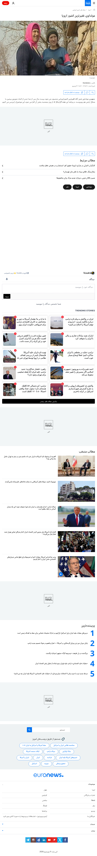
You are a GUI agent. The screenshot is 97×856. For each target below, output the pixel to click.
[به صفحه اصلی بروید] (88, 3)
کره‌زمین (44, 795)
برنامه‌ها (44, 811)
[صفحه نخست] (94, 10)
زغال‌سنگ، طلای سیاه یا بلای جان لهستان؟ (79, 172)
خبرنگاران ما (91, 816)
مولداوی (89, 187)
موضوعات (91, 784)
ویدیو (93, 811)
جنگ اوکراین (66, 751)
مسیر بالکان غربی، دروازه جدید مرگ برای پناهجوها (75, 178)
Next (93, 800)
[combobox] (48, 729)
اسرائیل (34, 763)
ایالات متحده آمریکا (32, 751)
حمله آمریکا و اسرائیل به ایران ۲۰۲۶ (34, 745)
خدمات (92, 824)
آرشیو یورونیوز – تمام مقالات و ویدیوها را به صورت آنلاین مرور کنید (25, 816)
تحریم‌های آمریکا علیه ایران (68, 757)
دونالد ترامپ (51, 751)
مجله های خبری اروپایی (78, 10)
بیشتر (93, 830)
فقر (67, 187)
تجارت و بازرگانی (89, 795)
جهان (45, 790)
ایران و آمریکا (24, 757)
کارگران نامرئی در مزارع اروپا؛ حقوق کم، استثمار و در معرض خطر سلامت (67, 166)
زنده (5, 3)
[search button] (29, 729)
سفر (94, 805)
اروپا (89, 10)
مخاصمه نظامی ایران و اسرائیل (64, 745)
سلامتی (44, 800)
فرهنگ (45, 805)
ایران (38, 757)
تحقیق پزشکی (60, 763)
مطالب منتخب (87, 451)
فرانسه (49, 757)
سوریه (46, 763)
